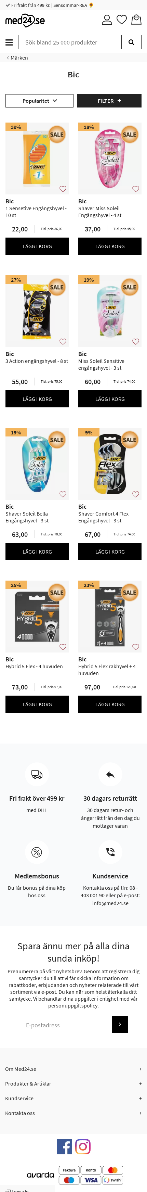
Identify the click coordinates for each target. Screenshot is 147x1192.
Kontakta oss (20, 1112)
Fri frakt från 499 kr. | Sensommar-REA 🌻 (52, 5)
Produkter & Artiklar (28, 1083)
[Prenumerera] (120, 1024)
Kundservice (19, 1098)
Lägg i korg (37, 246)
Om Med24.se (20, 1068)
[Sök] (131, 42)
